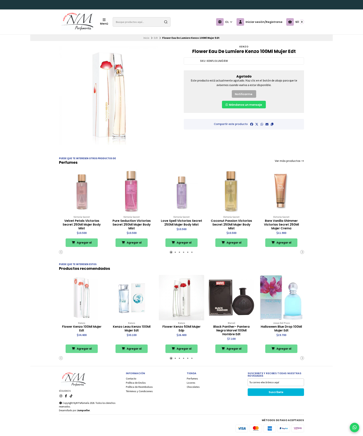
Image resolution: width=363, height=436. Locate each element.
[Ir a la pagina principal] (77, 21)
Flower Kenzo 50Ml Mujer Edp (181, 328)
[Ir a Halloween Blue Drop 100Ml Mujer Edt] (281, 297)
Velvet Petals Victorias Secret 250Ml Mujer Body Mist (82, 224)
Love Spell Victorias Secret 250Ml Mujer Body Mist (181, 223)
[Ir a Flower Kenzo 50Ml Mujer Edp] (181, 297)
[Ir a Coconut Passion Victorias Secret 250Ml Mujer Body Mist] (231, 191)
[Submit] (166, 22)
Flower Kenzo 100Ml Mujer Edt (82, 328)
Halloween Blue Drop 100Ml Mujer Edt (281, 328)
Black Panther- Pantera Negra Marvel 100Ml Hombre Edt (231, 330)
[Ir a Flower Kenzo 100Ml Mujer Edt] (81, 297)
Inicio (146, 38)
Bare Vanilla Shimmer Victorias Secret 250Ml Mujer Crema (281, 224)
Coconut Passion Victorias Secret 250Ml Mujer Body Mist (231, 224)
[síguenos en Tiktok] (71, 396)
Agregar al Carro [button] (84, 244)
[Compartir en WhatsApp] (262, 124)
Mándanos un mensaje (245, 105)
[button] (272, 124)
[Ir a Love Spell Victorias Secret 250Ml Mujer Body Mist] (181, 191)
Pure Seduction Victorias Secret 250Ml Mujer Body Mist (131, 224)
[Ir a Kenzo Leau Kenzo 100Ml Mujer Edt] (131, 297)
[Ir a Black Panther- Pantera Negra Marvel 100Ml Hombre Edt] (231, 297)
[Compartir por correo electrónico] (267, 124)
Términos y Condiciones (139, 391)
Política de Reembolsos (139, 387)
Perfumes (192, 378)
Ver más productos (288, 161)
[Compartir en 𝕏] (257, 124)
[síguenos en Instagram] (61, 396)
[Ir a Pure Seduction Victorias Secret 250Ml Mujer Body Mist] (131, 191)
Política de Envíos (136, 382)
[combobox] (142, 22)
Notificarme (243, 94)
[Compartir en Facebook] (252, 124)
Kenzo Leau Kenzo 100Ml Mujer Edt (131, 328)
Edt (156, 38)
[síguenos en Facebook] (66, 396)
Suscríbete (276, 392)
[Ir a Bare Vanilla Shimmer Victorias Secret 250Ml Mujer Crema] (281, 191)
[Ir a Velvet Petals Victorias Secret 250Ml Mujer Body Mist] (81, 191)
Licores (191, 382)
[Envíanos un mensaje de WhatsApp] (354, 427)
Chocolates (193, 387)
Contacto (131, 378)
